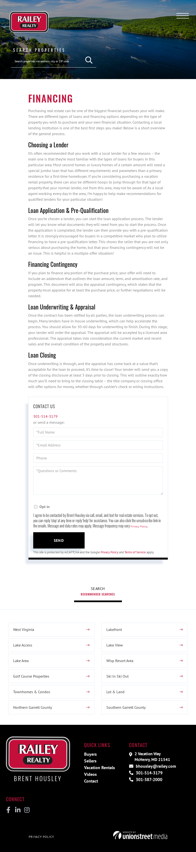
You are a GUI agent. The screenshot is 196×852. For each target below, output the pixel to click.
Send (59, 540)
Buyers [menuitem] (90, 754)
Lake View (114, 645)
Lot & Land (115, 691)
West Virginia (23, 629)
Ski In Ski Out (117, 676)
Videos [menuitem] (90, 774)
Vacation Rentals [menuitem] (99, 767)
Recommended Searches (98, 594)
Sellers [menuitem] (90, 761)
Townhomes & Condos (31, 691)
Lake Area (21, 660)
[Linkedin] (17, 810)
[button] (89, 60)
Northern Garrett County (32, 707)
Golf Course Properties (31, 676)
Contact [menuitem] (91, 781)
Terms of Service (135, 552)
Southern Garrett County (126, 707)
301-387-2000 (148, 779)
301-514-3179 (45, 416)
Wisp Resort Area (119, 660)
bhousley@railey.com (155, 766)
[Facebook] (8, 810)
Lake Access (22, 645)
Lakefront (114, 629)
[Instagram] (26, 810)
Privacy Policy (139, 526)
